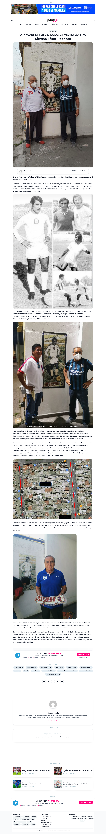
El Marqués (26, 816)
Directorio (44, 818)
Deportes (53, 31)
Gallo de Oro (59, 667)
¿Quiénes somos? (46, 816)
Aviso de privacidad (46, 822)
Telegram (84, 816)
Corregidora (17, 816)
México (34, 816)
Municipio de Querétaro (27, 819)
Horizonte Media (66, 830)
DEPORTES (74, 24)
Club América (19, 667)
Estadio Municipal (46, 667)
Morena (16, 819)
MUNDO (37, 24)
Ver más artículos (53, 721)
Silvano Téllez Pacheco (53, 674)
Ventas (43, 820)
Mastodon (91, 818)
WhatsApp (80, 818)
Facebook (74, 816)
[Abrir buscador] (94, 20)
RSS (86, 818)
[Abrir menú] (12, 20)
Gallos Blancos (72, 667)
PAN (15, 821)
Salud (29, 821)
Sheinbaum (25, 824)
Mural (26, 671)
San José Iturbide (86, 671)
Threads (82, 820)
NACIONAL (29, 24)
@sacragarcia (27, 170)
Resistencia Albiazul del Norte (67, 671)
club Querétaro (31, 667)
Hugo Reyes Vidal (86, 667)
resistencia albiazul (48, 671)
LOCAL (21, 24)
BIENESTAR (55, 24)
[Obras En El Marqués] (53, 13)
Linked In (74, 818)
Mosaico (17, 671)
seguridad (16, 824)
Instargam (90, 816)
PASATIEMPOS (64, 24)
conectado (50, 737)
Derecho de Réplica (46, 824)
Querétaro (35, 671)
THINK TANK (83, 24)
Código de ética (45, 826)
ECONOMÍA (45, 24)
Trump (33, 824)
